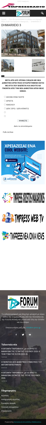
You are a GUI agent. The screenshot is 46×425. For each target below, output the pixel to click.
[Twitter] (23, 334)
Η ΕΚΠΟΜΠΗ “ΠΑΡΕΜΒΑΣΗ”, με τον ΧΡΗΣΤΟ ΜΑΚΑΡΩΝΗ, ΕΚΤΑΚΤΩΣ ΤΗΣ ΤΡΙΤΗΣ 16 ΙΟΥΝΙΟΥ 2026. (20, 375)
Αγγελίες (5, 395)
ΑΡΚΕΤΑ (9, 101)
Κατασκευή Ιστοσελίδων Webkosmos (27, 422)
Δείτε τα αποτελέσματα (23, 126)
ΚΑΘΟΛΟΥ (10, 104)
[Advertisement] (23, 265)
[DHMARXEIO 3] (23, 56)
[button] (42, 13)
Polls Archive (8, 132)
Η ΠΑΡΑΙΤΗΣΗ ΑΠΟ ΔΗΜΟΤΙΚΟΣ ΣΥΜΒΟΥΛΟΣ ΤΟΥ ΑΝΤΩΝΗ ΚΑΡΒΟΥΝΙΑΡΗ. (21, 363)
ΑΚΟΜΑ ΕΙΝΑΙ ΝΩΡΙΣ (15, 97)
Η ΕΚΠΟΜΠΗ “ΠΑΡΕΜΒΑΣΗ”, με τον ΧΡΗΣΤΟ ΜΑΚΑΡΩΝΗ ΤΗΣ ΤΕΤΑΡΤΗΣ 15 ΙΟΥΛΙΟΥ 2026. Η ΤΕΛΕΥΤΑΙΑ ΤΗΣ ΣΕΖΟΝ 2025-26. (20, 351)
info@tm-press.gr (33, 327)
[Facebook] (16, 334)
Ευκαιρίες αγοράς (8, 403)
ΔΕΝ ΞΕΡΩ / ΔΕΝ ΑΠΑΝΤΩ (17, 108)
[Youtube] (29, 334)
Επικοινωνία (6, 411)
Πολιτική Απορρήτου (10, 407)
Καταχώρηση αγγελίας (10, 399)
